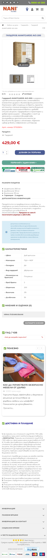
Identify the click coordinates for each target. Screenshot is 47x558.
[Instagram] (17, 2)
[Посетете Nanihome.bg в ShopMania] (32, 549)
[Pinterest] (14, 2)
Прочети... (8, 408)
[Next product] (44, 28)
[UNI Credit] (23, 169)
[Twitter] (7, 2)
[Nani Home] (10, 9)
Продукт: (6, 132)
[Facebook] (3, 2)
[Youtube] (10, 2)
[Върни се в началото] (3, 25)
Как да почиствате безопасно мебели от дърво (23, 386)
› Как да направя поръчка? (15, 337)
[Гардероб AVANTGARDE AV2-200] (16, 79)
